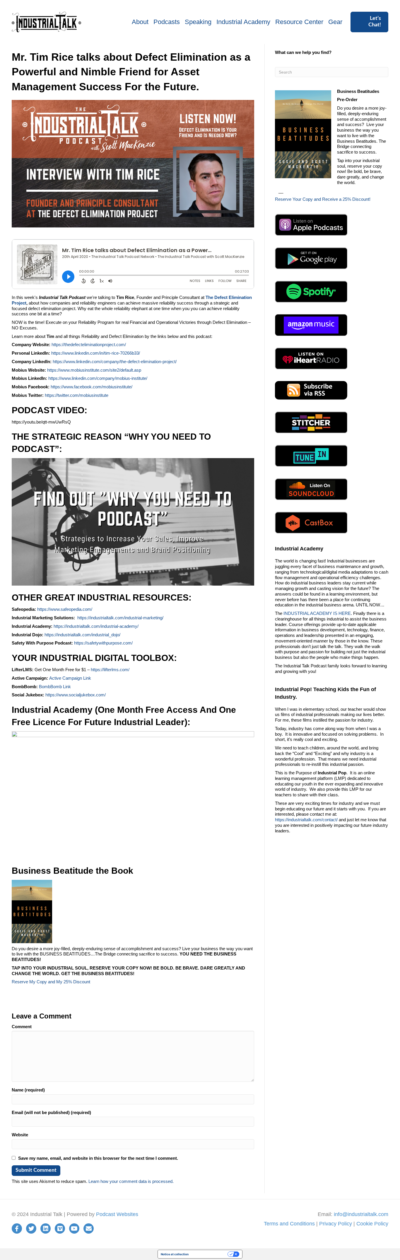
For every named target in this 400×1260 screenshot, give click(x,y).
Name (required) (28, 1089)
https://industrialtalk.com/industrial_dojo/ (82, 634)
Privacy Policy (335, 1224)
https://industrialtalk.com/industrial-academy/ (96, 626)
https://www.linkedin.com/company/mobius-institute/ (97, 378)
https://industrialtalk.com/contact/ (306, 819)
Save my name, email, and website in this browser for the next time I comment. (98, 1158)
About (140, 21)
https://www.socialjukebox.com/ (75, 694)
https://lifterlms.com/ (110, 669)
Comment (22, 1026)
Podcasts (166, 21)
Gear (335, 21)
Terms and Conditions (289, 1224)
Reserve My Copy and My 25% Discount (51, 981)
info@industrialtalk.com (361, 1214)
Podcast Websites (117, 1214)
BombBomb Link (55, 686)
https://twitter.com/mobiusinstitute (76, 395)
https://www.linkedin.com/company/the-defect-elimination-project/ (115, 361)
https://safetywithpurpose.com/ (103, 642)
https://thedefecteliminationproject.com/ (89, 344)
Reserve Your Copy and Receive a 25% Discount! (322, 199)
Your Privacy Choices (210, 1254)
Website (20, 1134)
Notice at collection (175, 1254)
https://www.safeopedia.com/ (64, 609)
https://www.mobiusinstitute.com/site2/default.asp (94, 370)
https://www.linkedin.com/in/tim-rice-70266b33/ (95, 353)
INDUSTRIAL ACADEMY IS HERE (317, 613)
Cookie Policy (372, 1224)
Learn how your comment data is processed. (131, 1181)
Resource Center (299, 21)
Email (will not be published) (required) (51, 1112)
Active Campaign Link (70, 678)
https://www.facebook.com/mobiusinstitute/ (91, 386)
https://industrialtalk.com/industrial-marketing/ (120, 617)
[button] (369, 22)
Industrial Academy (243, 21)
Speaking (198, 21)
